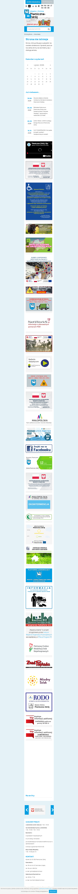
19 (50, 79)
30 (39, 84)
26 (50, 81)
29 (35, 84)
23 (39, 81)
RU (45, 5)
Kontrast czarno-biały (29, 6)
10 (42, 76)
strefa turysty (47, 2)
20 (27, 81)
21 (31, 81)
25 (46, 81)
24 (42, 81)
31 (42, 84)
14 (31, 79)
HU (42, 8)
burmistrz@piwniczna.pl (37, 880)
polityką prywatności (45, 888)
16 (38, 79)
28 (31, 84)
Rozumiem (53, 891)
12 (50, 76)
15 (35, 79)
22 (35, 81)
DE (48, 8)
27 (27, 84)
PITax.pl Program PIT (45, 637)
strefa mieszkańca (33, 2)
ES (45, 8)
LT (51, 5)
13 (27, 79)
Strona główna (28, 34)
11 (46, 76)
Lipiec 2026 (39, 65)
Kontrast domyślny (26, 6)
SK (48, 5)
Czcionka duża (39, 6)
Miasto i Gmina (38, 13)
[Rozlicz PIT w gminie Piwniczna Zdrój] (39, 619)
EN (42, 5)
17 (42, 79)
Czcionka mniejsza (33, 6)
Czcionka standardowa (36, 6)
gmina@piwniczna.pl (36, 871)
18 (46, 79)
